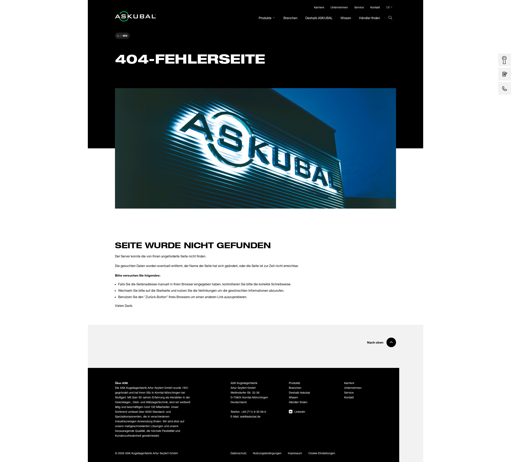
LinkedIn (299, 411)
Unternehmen (352, 387)
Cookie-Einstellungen (321, 453)
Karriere (349, 383)
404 (125, 35)
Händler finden (298, 402)
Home (118, 35)
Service (349, 392)
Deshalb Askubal (299, 392)
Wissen (293, 397)
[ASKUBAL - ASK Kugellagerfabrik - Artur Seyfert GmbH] (135, 16)
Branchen (295, 387)
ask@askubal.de (250, 416)
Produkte (294, 383)
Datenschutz (239, 453)
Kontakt (349, 397)
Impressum (295, 453)
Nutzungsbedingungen (267, 453)
